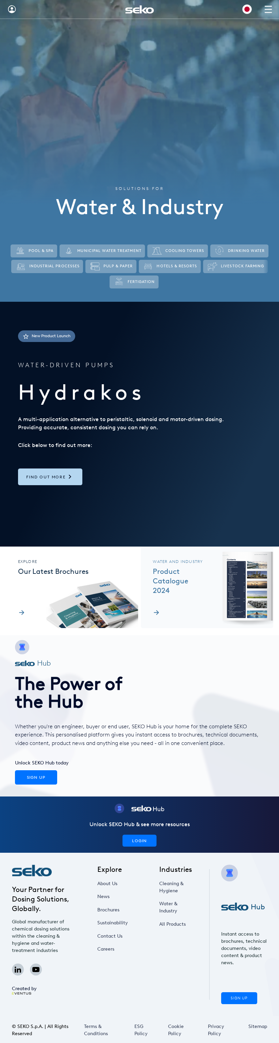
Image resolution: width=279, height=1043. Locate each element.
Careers (105, 949)
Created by (24, 989)
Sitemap (257, 1026)
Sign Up (239, 998)
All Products (172, 924)
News (103, 896)
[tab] (139, 424)
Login (139, 840)
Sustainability (112, 923)
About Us (107, 883)
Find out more (46, 476)
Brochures (108, 910)
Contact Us (109, 936)
